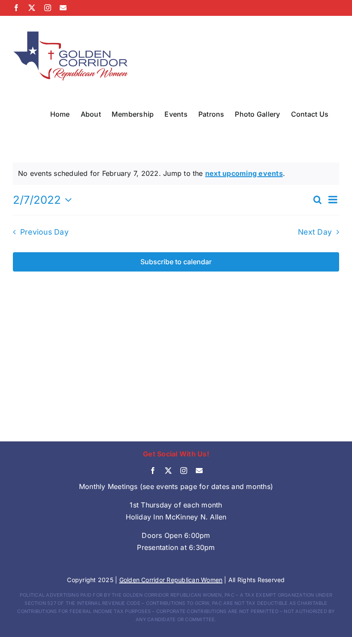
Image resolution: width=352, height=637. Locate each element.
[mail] (199, 470)
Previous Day (44, 231)
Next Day (315, 231)
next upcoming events (244, 173)
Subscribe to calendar (176, 262)
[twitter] (168, 470)
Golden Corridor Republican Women (171, 579)
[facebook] (152, 470)
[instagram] (183, 470)
